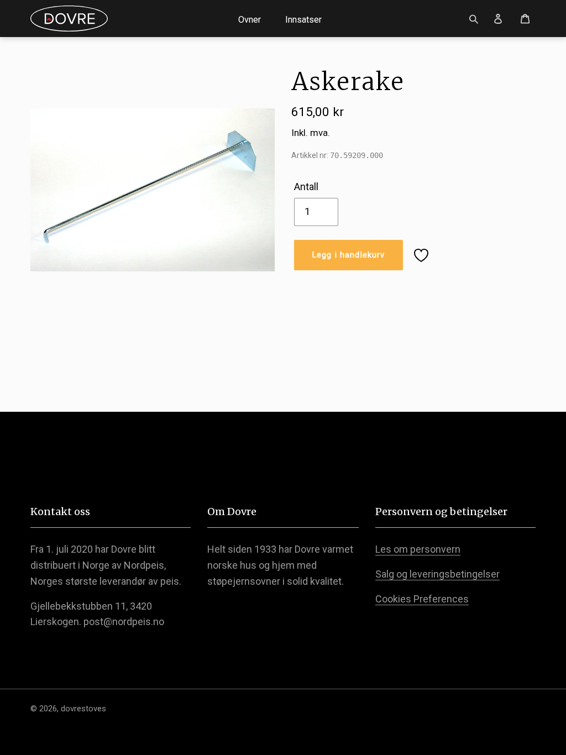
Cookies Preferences (422, 599)
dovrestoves (83, 709)
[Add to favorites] (421, 255)
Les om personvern (417, 549)
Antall (306, 186)
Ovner (249, 19)
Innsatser (303, 19)
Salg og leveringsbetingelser (437, 574)
